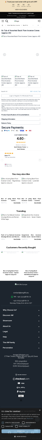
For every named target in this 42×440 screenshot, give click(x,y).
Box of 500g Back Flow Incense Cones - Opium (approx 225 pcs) (11, 272)
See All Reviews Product (20, 147)
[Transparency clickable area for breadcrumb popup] (13, 25)
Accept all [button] (21, 431)
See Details (17, 202)
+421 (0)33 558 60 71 (21, 301)
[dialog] (21, 424)
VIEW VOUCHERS (21, 9)
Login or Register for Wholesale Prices (21, 96)
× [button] (39, 410)
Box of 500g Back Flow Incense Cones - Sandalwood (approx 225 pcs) (31, 273)
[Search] (6, 21)
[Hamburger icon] (2, 21)
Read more (30, 418)
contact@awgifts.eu (21, 293)
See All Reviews (21, 149)
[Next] (38, 25)
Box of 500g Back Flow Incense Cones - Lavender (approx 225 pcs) (31, 200)
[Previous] (2, 159)
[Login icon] (39, 21)
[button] (21, 436)
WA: (22, 297)
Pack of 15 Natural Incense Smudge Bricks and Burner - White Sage (10, 236)
